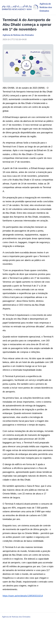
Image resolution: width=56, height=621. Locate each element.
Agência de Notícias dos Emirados (16, 617)
